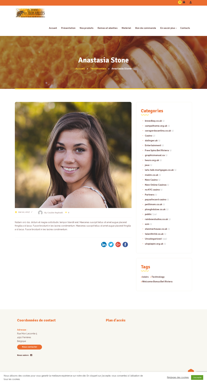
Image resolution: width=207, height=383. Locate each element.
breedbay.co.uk (153, 121)
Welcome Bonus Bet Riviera (157, 281)
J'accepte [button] (197, 377)
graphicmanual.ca (155, 155)
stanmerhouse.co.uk (156, 229)
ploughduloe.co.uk (155, 209)
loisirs (145, 277)
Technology (158, 277)
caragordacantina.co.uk (158, 130)
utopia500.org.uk (154, 244)
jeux (147, 165)
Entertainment (153, 145)
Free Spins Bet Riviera (157, 150)
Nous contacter (29, 347)
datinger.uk (151, 140)
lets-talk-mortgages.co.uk (159, 170)
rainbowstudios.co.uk (156, 219)
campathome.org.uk (156, 126)
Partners (149, 194)
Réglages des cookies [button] (178, 377)
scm (147, 224)
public (148, 214)
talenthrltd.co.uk (154, 234)
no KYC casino (152, 189)
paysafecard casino (155, 199)
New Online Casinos (155, 185)
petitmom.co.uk (153, 204)
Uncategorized (153, 239)
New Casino (151, 180)
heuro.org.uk (152, 160)
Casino (148, 135)
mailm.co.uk (151, 175)
